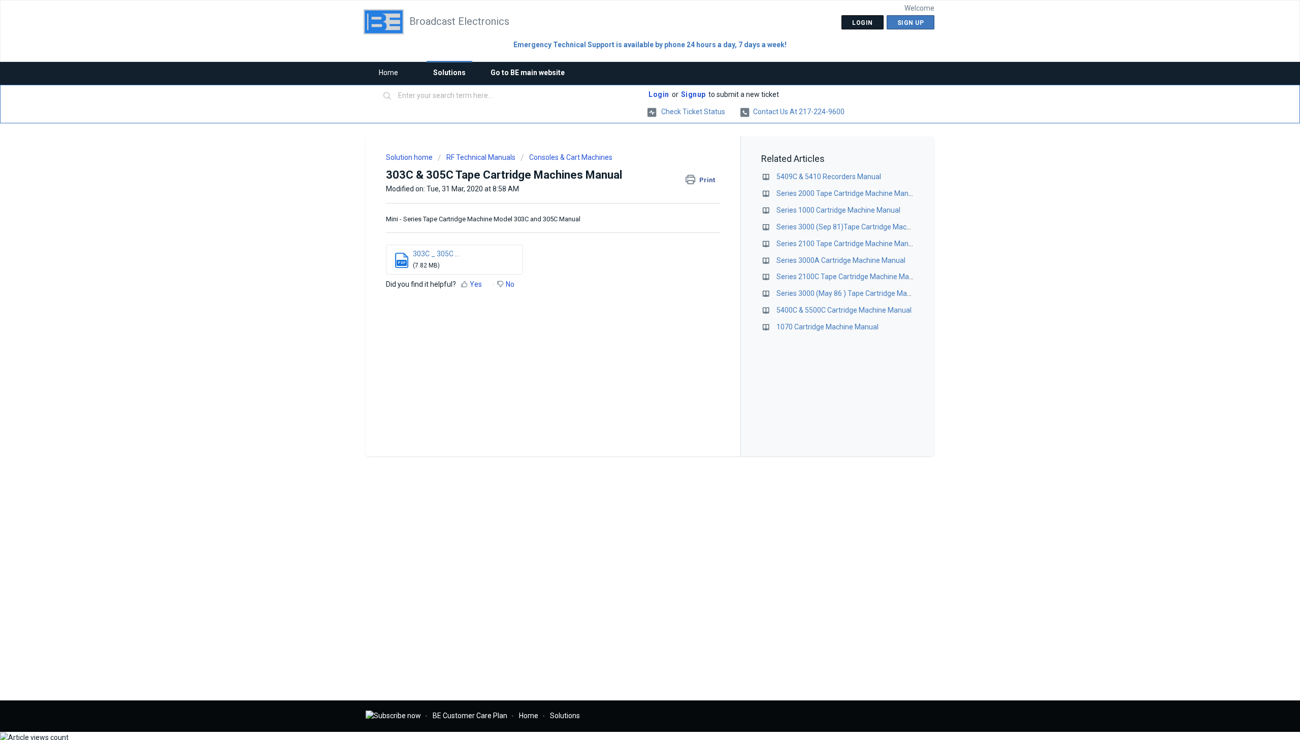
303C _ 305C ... (436, 254)
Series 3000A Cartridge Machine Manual (840, 260)
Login (658, 94)
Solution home (410, 157)
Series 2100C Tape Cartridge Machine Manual (849, 277)
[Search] (387, 96)
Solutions (449, 73)
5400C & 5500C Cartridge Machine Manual (844, 310)
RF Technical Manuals (480, 157)
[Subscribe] (393, 716)
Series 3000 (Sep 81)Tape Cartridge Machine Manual (861, 227)
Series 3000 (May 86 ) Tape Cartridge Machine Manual (863, 293)
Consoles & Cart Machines (570, 157)
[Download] (631, 240)
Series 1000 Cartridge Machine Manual (838, 210)
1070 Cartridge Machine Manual (827, 327)
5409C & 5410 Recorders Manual (828, 177)
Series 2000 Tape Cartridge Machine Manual (847, 193)
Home (388, 73)
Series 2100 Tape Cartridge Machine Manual (847, 244)
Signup (693, 94)
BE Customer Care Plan (470, 716)
